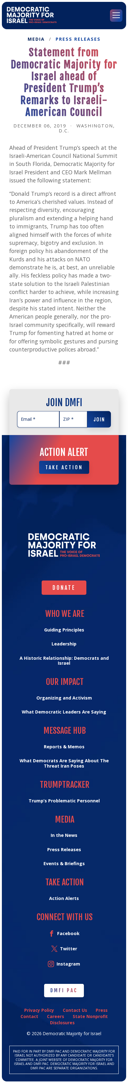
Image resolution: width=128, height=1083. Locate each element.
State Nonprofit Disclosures (79, 1019)
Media (36, 39)
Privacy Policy (39, 1010)
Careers (55, 1016)
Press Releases (78, 39)
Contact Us (75, 1010)
